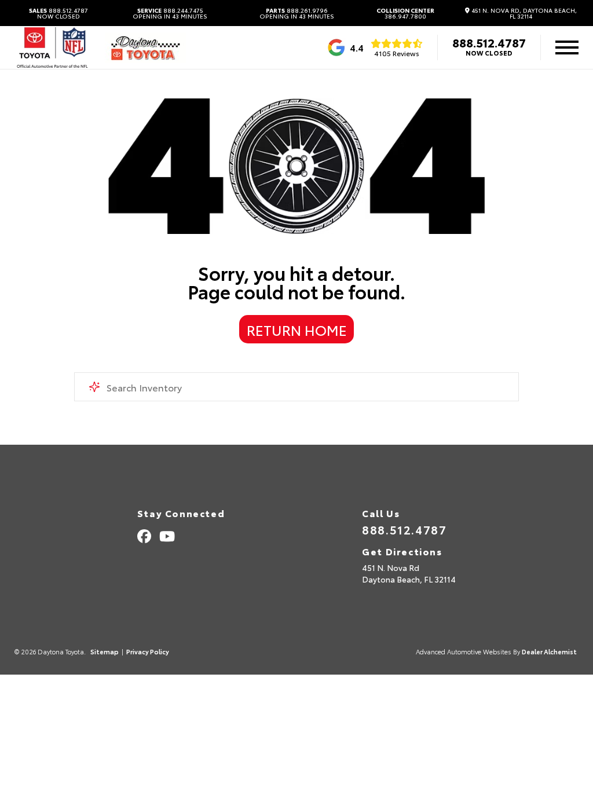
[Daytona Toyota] (145, 47)
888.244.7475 (170, 13)
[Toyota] (52, 47)
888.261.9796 (296, 13)
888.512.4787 (58, 13)
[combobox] (296, 386)
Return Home (297, 329)
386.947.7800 (405, 13)
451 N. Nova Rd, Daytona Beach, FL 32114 (523, 13)
